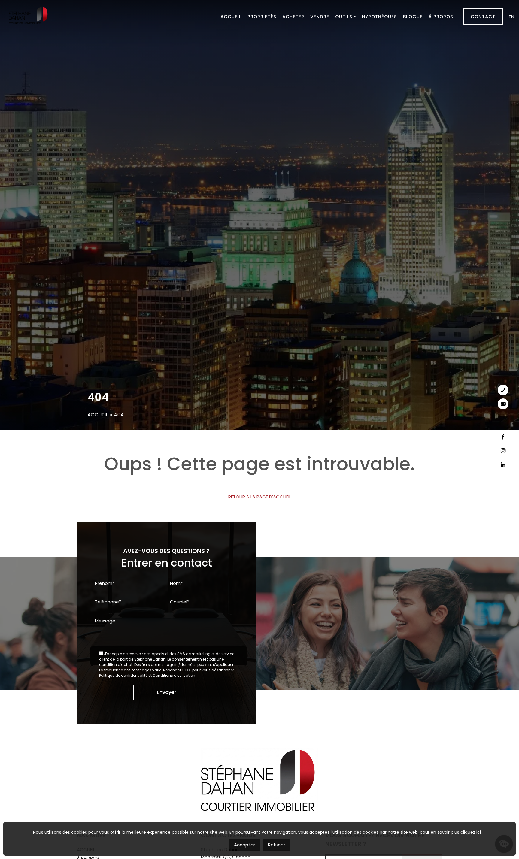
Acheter (293, 17)
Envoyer (166, 692)
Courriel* (179, 602)
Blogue (413, 17)
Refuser (276, 845)
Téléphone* (108, 602)
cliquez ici (470, 832)
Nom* (176, 583)
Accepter (244, 845)
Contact (483, 17)
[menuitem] (511, 17)
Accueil (230, 17)
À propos (441, 17)
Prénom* (104, 583)
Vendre (319, 17)
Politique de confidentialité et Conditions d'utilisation (147, 675)
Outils (343, 17)
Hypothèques (379, 17)
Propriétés (261, 17)
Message (105, 621)
